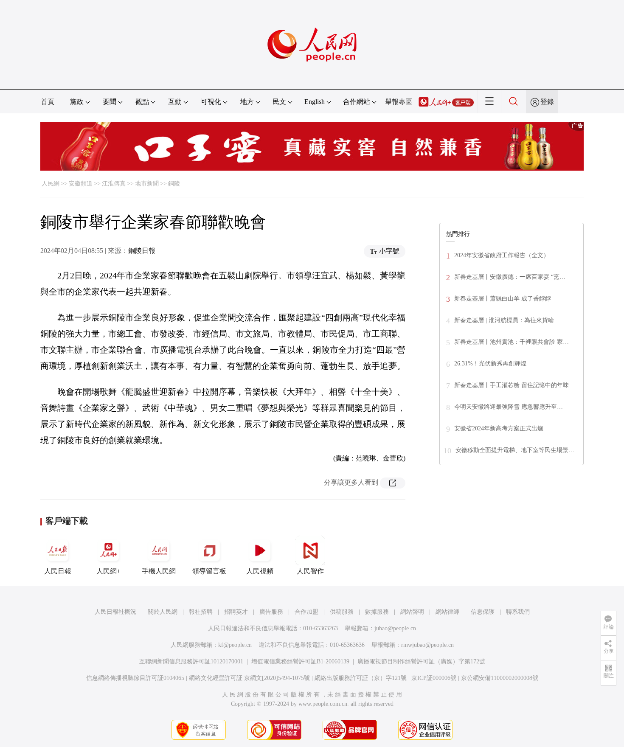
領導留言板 (209, 571)
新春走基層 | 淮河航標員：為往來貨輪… (507, 320)
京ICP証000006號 (433, 678)
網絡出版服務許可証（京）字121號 (361, 678)
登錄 (547, 101)
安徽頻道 (81, 183)
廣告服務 (271, 612)
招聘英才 (236, 612)
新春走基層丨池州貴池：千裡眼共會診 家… (511, 342)
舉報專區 (398, 101)
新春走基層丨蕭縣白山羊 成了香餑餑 (502, 298)
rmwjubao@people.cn (427, 645)
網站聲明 (412, 612)
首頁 (47, 101)
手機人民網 (159, 571)
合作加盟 (306, 612)
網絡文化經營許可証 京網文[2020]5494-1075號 (249, 678)
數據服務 (377, 612)
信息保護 (483, 612)
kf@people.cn (235, 645)
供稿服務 (342, 612)
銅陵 (174, 183)
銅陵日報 (141, 250)
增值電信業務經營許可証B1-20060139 (300, 661)
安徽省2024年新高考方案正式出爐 (498, 428)
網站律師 (447, 612)
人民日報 (57, 571)
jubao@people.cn (395, 628)
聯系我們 (518, 612)
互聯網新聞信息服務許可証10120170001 (191, 661)
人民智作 (310, 571)
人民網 (50, 183)
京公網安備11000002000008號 (499, 678)
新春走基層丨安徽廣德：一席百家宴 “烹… (509, 277)
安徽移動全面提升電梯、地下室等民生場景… (514, 450)
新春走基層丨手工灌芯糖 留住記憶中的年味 (511, 385)
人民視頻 (259, 571)
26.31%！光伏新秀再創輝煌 (490, 363)
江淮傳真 (114, 183)
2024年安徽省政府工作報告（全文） (501, 255)
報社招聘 (201, 612)
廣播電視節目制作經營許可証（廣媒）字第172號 (421, 661)
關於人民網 (162, 612)
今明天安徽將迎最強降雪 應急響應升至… (508, 407)
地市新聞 (147, 183)
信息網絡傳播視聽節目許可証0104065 (135, 678)
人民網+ (108, 571)
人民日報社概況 (115, 612)
